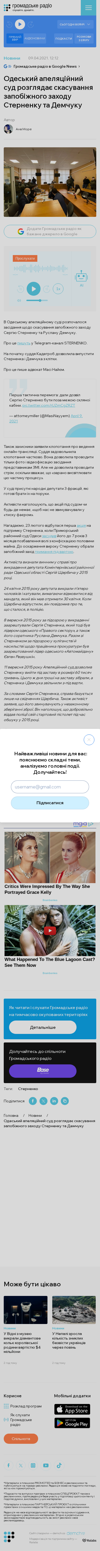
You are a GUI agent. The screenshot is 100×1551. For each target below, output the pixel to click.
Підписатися (50, 802)
